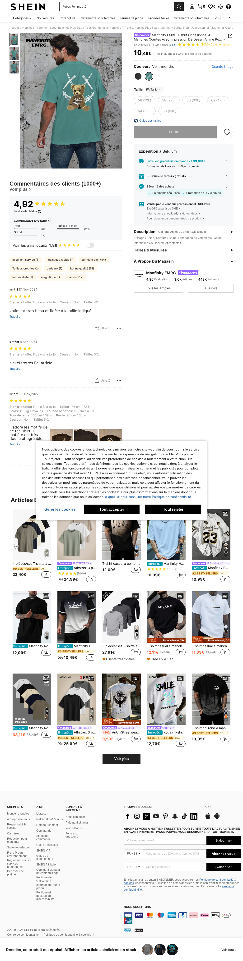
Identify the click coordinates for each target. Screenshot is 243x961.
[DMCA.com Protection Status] (139, 930)
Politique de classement (44, 879)
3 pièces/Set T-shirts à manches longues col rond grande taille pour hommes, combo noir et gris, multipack (121, 646)
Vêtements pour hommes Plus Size (59, 27)
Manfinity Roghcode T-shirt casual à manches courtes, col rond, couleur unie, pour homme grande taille (32, 728)
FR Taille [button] (152, 89)
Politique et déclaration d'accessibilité (45, 896)
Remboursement (47, 825)
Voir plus (121, 759)
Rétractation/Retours (49, 819)
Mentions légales (18, 813)
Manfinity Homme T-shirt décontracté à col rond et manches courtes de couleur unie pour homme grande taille (167, 563)
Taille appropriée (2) (25, 268)
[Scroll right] (229, 18)
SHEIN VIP (43, 850)
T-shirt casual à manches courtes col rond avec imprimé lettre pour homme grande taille (211, 646)
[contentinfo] (182, 918)
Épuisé (175, 132)
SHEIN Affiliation (46, 864)
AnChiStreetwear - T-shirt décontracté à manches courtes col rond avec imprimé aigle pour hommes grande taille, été (122, 732)
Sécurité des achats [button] (160, 186)
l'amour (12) (75, 277)
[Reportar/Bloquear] (119, 328)
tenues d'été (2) (22, 277)
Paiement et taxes (77, 822)
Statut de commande (43, 837)
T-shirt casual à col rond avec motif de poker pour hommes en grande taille (121, 563)
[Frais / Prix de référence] (153, 53)
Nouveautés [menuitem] (45, 18)
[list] (162, 816)
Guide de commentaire (44, 857)
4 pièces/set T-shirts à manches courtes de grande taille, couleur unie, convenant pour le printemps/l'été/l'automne (32, 563)
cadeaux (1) (54, 268)
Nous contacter (75, 817)
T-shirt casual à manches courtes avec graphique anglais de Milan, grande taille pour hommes (166, 646)
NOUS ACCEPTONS (137, 907)
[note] (119, 659)
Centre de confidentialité (23, 934)
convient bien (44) (93, 259)
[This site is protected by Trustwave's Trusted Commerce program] (127, 930)
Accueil (14, 27)
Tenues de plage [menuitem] (131, 18)
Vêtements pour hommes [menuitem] (191, 18)
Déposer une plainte (15, 873)
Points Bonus (74, 828)
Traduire (14, 316)
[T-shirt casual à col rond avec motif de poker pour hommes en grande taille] (121, 534)
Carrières (13, 833)
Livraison (42, 813)
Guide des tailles (47, 845)
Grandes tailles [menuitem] (158, 18)
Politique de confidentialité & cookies (67, 934)
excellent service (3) (25, 259)
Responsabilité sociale (17, 826)
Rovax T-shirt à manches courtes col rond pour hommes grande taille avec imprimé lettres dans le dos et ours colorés (167, 732)
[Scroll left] (223, 18)
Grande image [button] (223, 66)
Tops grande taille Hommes (103, 27)
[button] (220, 6)
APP (207, 807)
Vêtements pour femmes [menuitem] (98, 18)
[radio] (138, 76)
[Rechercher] (179, 6)
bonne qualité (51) (82, 268)
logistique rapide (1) (60, 259)
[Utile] (97, 328)
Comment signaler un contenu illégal (48, 871)
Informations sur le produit (48, 886)
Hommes (28, 27)
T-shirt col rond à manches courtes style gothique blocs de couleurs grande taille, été (211, 728)
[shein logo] (28, 6)
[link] (201, 6)
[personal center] (192, 6)
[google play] (217, 818)
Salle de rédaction (19, 847)
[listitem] (32, 546)
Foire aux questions (71, 835)
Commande (43, 830)
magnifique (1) (50, 277)
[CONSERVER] (227, 132)
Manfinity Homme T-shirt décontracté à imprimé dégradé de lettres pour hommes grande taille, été (77, 646)
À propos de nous (18, 819)
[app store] (208, 818)
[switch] (90, 245)
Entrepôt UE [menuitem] (67, 18)
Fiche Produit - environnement (17, 854)
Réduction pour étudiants (17, 840)
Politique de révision (25, 211)
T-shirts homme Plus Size (141, 27)
